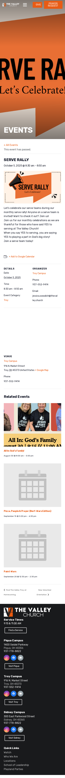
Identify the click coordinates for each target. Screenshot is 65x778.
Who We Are (11, 756)
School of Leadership (16, 765)
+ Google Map (41, 370)
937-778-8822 (12, 651)
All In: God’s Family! (14, 451)
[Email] (20, 658)
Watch (7, 752)
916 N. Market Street (16, 680)
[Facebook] (13, 658)
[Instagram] (6, 658)
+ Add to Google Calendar (22, 256)
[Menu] (25, 5)
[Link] (11, 4)
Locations (9, 760)
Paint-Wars (10, 571)
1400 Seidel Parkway (16, 644)
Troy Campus (39, 273)
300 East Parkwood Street (19, 716)
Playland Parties (13, 769)
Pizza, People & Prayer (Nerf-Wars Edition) (27, 511)
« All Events (11, 145)
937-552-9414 (12, 687)
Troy (6, 300)
